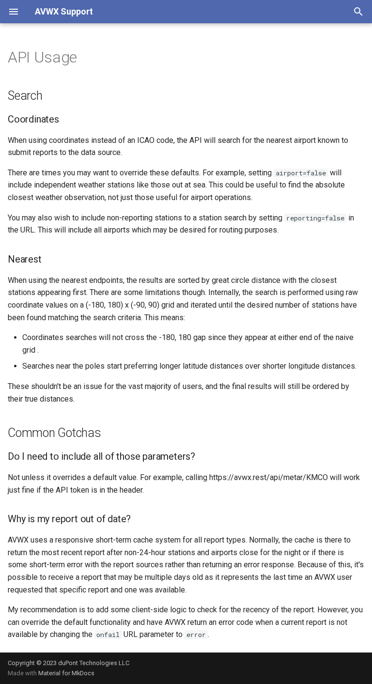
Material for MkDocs (66, 673)
